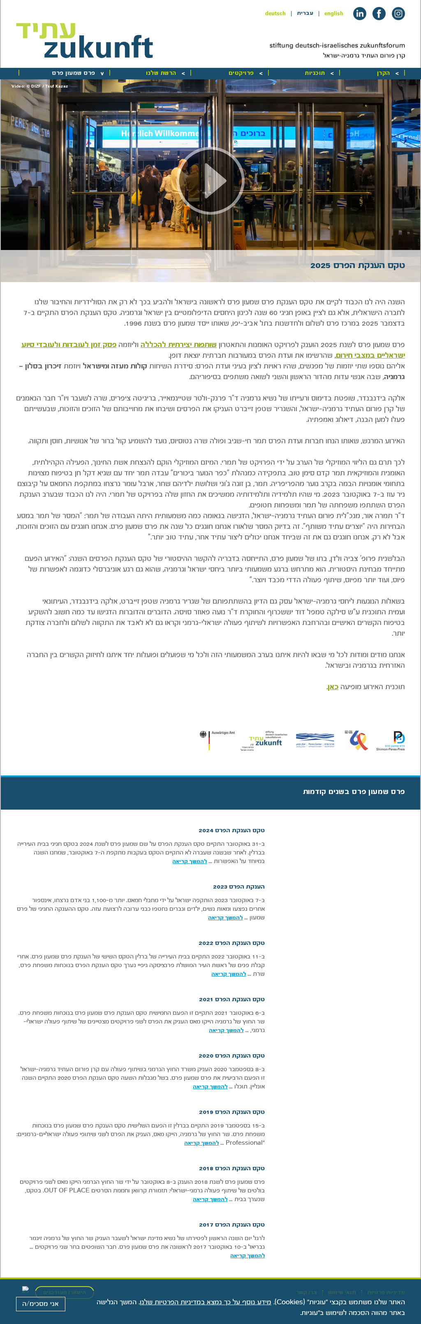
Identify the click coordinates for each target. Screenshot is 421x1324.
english (333, 13)
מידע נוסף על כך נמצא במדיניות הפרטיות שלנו (205, 1302)
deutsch (275, 13)
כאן (333, 687)
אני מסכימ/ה (40, 1304)
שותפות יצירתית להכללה (179, 345)
